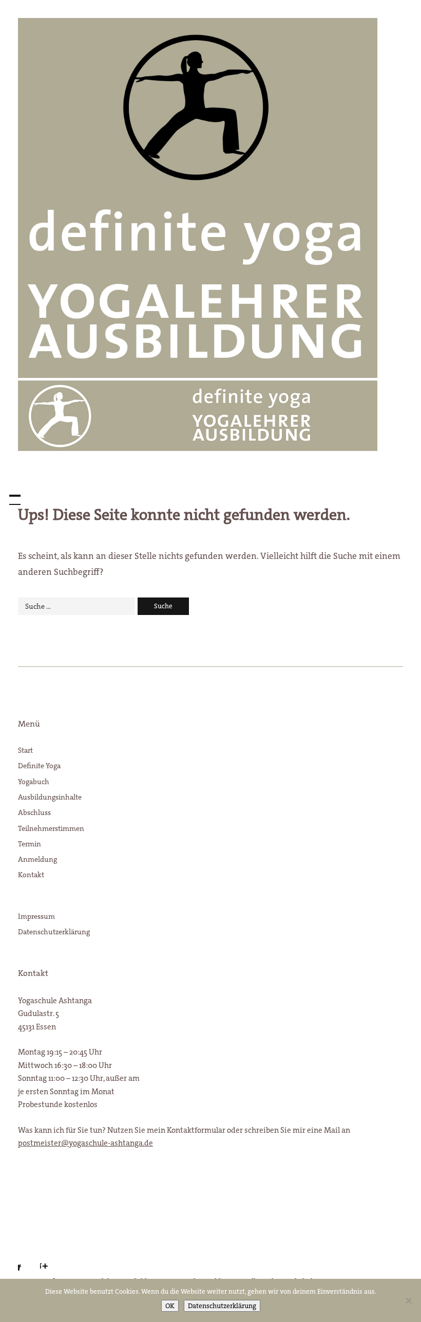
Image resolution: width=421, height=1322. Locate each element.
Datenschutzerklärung (54, 931)
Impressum (36, 916)
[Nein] (408, 1300)
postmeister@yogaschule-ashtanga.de (85, 1143)
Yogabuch (33, 781)
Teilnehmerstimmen (51, 828)
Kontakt (31, 874)
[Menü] (10, 494)
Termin (29, 843)
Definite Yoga (39, 765)
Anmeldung (37, 859)
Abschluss (34, 812)
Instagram (53, 1258)
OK (170, 1305)
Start (25, 750)
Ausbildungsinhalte (50, 797)
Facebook (26, 1258)
